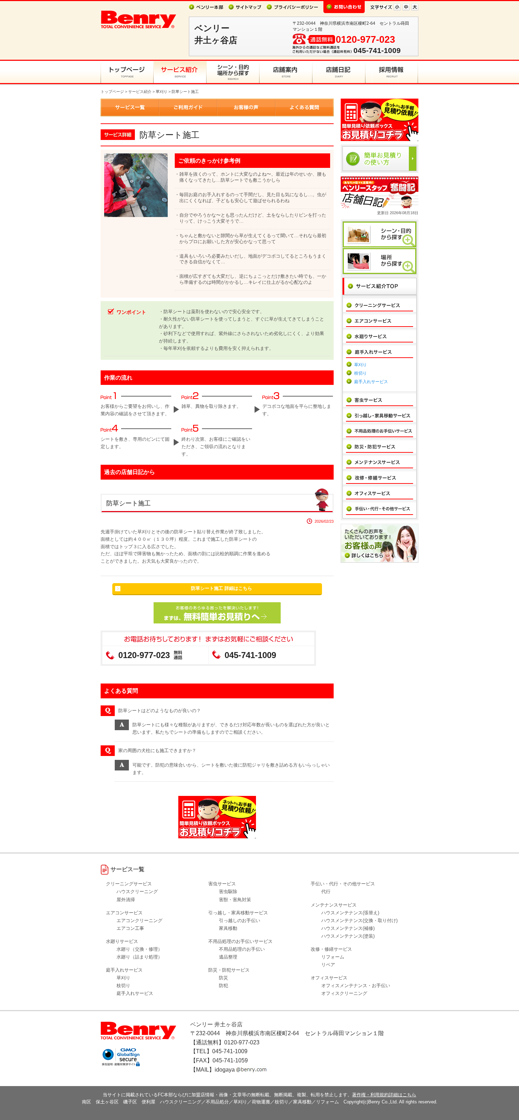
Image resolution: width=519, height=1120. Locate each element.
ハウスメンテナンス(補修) (348, 928)
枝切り (360, 373)
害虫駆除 (228, 891)
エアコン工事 (130, 928)
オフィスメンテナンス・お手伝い (355, 985)
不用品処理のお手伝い (242, 949)
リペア (328, 964)
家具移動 (228, 928)
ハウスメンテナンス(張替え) (350, 912)
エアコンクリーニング (139, 920)
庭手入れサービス (371, 381)
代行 (325, 891)
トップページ (112, 91)
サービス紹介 (139, 91)
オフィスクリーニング (344, 993)
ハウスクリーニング (137, 891)
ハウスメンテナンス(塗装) (348, 936)
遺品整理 (228, 957)
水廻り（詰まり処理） (139, 957)
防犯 (223, 985)
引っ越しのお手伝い (239, 920)
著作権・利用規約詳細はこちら (384, 1094)
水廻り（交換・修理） (139, 949)
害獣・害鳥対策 (235, 899)
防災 (223, 977)
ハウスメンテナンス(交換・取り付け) (359, 920)
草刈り (161, 91)
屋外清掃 (126, 899)
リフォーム (332, 957)
